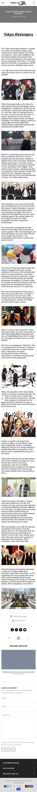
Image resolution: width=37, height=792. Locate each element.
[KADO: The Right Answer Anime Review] (9, 638)
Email (4, 706)
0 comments (20, 620)
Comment (5, 715)
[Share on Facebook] (12, 629)
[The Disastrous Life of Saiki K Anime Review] (28, 638)
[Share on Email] (24, 629)
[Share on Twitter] (16, 629)
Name (4, 698)
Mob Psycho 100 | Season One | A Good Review (19, 672)
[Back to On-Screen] (18, 638)
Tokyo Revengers (20, 616)
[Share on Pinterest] (20, 629)
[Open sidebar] (2, 398)
